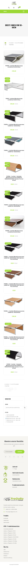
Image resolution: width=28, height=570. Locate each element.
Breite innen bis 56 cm (12, 416)
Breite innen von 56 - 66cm (13, 418)
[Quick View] (14, 58)
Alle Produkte (10, 415)
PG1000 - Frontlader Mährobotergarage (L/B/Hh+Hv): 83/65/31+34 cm (14, 99)
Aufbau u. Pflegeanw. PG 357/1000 (11, 537)
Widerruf (5, 555)
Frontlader (10, 422)
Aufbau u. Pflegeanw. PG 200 (10, 535)
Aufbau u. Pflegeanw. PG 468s (10, 543)
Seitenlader (6, 520)
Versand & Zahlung (8, 557)
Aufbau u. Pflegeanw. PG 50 (10, 531)
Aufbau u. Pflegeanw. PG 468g (10, 541)
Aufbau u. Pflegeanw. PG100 (10, 533)
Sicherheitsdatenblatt (8, 529)
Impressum (6, 553)
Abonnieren (20, 451)
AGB (4, 549)
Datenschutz (6, 551)
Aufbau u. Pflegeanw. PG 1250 (10, 539)
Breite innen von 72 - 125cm (13, 420)
